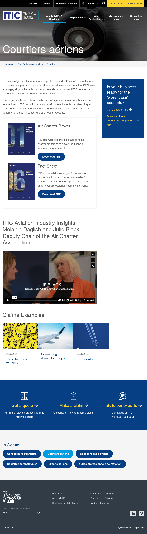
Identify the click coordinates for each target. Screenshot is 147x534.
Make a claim (71, 405)
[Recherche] (104, 3)
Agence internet (125, 527)
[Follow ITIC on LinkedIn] (133, 513)
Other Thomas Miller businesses (17, 508)
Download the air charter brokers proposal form (121, 120)
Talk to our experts (120, 405)
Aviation (14, 444)
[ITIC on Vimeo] (141, 513)
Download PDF (51, 156)
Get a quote (22, 405)
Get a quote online (117, 109)
